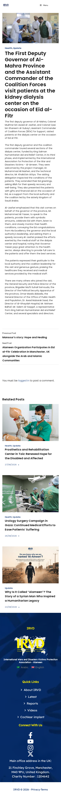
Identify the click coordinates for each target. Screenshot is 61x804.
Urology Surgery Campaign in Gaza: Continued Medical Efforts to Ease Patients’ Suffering (30, 525)
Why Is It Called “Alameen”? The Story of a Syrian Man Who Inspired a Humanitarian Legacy (30, 596)
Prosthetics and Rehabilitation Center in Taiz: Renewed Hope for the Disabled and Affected (28, 454)
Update (17, 48)
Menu (45, 5)
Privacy (35, 789)
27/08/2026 (11, 464)
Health (8, 48)
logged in (23, 380)
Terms (44, 789)
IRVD (16, 789)
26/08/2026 (11, 535)
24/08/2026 (11, 606)
